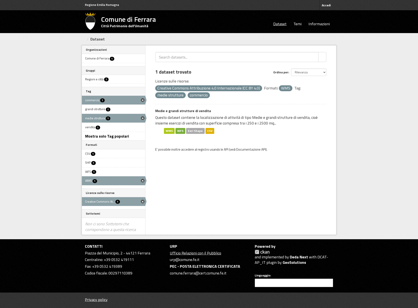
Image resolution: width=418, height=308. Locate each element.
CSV (209, 131)
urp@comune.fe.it (184, 260)
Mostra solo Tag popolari (107, 136)
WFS (180, 131)
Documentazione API (251, 149)
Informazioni (319, 24)
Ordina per (280, 72)
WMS (169, 131)
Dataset (280, 24)
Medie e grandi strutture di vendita (183, 110)
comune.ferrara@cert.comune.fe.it (198, 273)
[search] (322, 57)
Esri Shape (195, 131)
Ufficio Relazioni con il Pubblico (195, 253)
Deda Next (299, 257)
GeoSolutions (294, 262)
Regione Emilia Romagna (102, 4)
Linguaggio (262, 275)
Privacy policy (96, 300)
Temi (297, 24)
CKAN (262, 252)
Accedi (326, 5)
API (226, 149)
